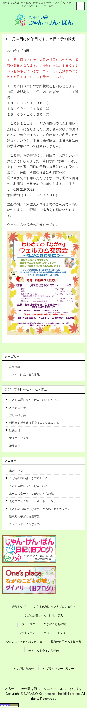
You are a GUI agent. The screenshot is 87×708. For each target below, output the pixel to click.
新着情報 (14, 367)
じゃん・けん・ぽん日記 (24, 374)
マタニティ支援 (19, 438)
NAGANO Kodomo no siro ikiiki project (52, 693)
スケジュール (17, 407)
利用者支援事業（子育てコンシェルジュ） (35, 422)
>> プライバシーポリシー (58, 668)
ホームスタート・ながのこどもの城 (31, 493)
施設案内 (14, 445)
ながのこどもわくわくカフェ (24, 641)
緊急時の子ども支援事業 (24, 516)
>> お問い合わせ (23, 668)
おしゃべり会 (17, 415)
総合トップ (16, 470)
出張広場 (14, 430)
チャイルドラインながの (24, 524)
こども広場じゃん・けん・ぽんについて (34, 399)
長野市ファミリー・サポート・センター (34, 501)
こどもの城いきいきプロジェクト (30, 478)
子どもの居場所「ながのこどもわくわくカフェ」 (39, 509)
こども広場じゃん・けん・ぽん (28, 486)
